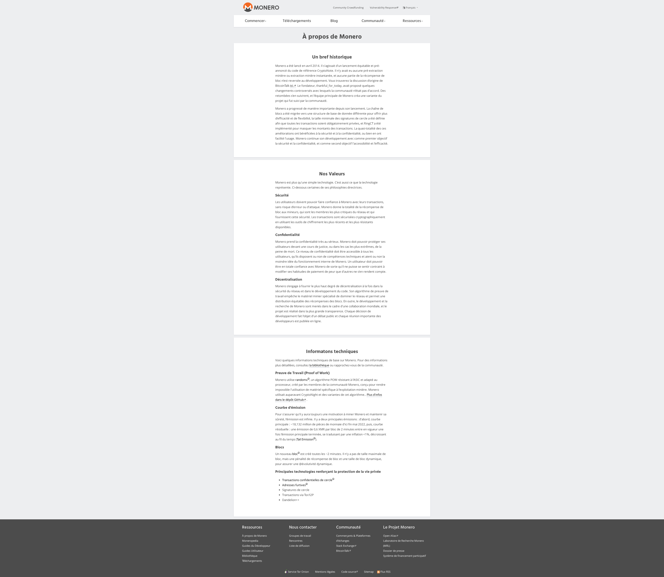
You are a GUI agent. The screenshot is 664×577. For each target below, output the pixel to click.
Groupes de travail (300, 535)
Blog (334, 21)
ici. (292, 86)
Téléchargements (297, 21)
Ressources (412, 21)
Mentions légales (325, 571)
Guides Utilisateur (252, 550)
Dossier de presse (393, 550)
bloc (295, 454)
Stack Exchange (345, 545)
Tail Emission (305, 439)
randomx (301, 380)
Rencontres (295, 540)
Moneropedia (250, 540)
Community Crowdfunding (348, 7)
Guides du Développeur (256, 545)
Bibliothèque (249, 555)
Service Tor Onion (298, 571)
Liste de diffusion (299, 545)
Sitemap (369, 571)
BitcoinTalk (342, 550)
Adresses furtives (294, 485)
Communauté (373, 21)
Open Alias (389, 535)
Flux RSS (385, 571)
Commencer (255, 21)
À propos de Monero (254, 535)
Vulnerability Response (383, 7)
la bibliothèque (319, 365)
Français (411, 7)
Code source (348, 571)
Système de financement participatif (404, 555)
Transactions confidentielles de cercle (307, 480)
